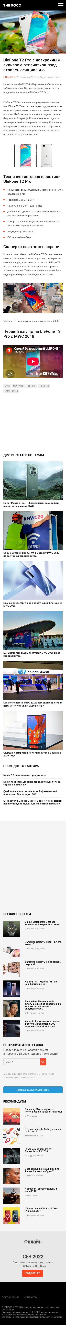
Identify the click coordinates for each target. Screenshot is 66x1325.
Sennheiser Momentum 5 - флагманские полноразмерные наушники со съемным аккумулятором (43, 1005)
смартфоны (11, 391)
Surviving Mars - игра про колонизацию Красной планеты (43, 1110)
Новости (9, 77)
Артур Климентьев (50, 77)
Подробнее (32, 1273)
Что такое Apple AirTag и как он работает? (43, 1130)
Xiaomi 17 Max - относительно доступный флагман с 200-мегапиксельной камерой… (42, 1023)
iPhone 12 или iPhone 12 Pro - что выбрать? (41, 1209)
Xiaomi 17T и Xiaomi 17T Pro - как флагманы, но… (41, 982)
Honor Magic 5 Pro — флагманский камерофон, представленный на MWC (31, 504)
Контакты (30, 1297)
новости (44, 386)
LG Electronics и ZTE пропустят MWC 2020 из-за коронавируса (31, 654)
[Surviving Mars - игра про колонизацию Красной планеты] (11, 1116)
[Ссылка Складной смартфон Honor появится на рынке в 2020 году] (33, 730)
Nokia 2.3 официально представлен (24, 775)
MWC (7, 386)
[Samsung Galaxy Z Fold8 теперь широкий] (11, 969)
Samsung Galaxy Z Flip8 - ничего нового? (43, 943)
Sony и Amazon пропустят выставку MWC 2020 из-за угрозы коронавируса (31, 554)
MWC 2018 (18, 386)
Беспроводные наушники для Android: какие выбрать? (42, 1170)
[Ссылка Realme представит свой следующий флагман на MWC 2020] (33, 580)
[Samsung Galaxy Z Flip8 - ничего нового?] (11, 949)
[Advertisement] (33, 423)
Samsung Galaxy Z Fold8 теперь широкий (43, 963)
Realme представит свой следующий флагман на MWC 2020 (32, 604)
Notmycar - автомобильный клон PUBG (41, 1189)
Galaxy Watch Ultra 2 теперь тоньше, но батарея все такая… (43, 923)
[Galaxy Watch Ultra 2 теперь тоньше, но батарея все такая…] (11, 929)
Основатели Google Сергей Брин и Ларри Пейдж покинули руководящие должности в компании (32, 802)
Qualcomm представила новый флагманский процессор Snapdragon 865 (30, 793)
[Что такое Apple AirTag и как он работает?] (11, 1136)
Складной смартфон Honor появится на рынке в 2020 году (32, 754)
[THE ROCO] (12, 5)
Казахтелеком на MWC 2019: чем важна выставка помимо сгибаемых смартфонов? (32, 704)
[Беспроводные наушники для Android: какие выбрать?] (11, 1176)
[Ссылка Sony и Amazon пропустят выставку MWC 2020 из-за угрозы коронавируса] (33, 530)
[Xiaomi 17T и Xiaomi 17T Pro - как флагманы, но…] (11, 988)
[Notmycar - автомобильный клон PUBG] (11, 1196)
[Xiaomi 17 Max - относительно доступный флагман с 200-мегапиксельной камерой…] (11, 1028)
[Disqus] (33, 866)
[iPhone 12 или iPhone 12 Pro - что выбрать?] (11, 1215)
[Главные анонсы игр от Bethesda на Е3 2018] (11, 1156)
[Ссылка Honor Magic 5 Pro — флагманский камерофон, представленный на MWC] (33, 480)
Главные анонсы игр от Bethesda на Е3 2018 (38, 1150)
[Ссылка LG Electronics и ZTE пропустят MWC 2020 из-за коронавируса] (33, 630)
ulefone (31, 386)
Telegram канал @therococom (33, 1089)
